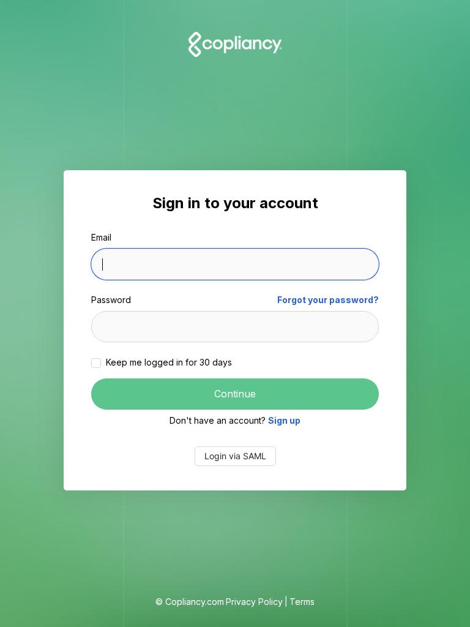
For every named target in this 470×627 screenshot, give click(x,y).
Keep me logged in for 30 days (167, 362)
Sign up (284, 420)
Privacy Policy (254, 601)
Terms (302, 601)
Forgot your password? (328, 300)
